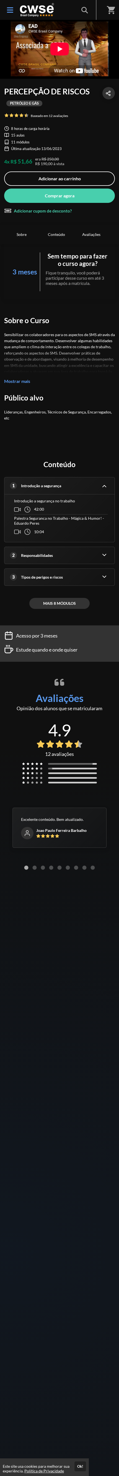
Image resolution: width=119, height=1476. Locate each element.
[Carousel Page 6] (68, 868)
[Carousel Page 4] (51, 868)
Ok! (80, 1466)
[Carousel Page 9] (93, 868)
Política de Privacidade (44, 1471)
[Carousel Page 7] (76, 868)
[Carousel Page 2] (34, 868)
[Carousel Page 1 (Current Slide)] (26, 868)
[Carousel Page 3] (43, 868)
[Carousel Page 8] (84, 868)
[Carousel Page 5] (59, 868)
